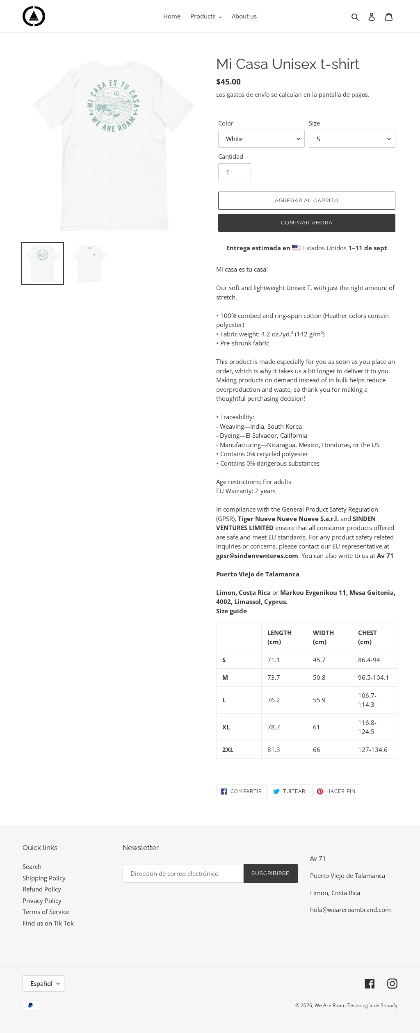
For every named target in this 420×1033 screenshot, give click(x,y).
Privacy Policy (42, 900)
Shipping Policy (44, 878)
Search (32, 866)
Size (314, 123)
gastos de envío (248, 94)
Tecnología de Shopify (372, 1005)
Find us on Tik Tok (48, 923)
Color (225, 123)
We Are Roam (330, 1005)
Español (41, 983)
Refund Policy (42, 889)
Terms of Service (46, 911)
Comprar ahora (307, 222)
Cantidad (230, 156)
